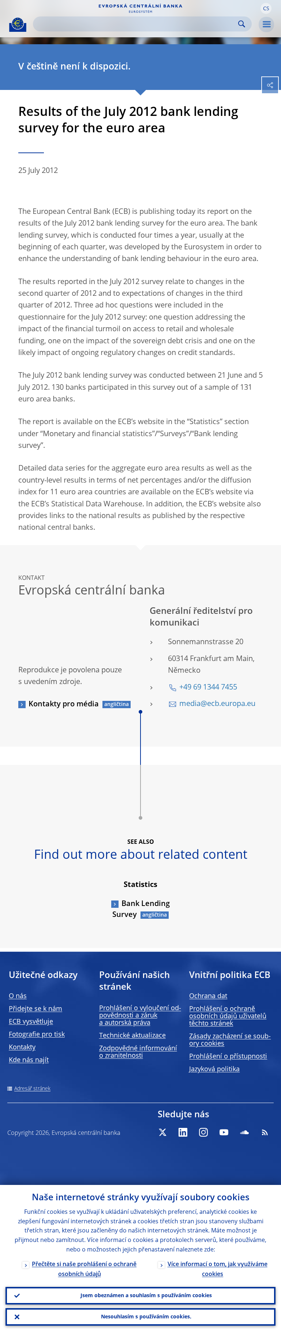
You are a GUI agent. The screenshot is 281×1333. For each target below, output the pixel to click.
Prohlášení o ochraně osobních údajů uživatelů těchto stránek (227, 1016)
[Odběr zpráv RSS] (265, 1132)
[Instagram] (203, 1132)
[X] (162, 1132)
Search (242, 24)
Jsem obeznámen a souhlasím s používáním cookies (146, 1295)
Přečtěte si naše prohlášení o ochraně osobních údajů (84, 1269)
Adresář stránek (32, 1088)
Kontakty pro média (64, 704)
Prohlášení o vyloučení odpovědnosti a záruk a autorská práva (140, 1015)
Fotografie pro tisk (37, 1034)
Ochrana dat (208, 996)
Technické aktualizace (132, 1035)
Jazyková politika (214, 1069)
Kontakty (22, 1047)
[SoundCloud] (244, 1132)
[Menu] (266, 24)
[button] (266, 8)
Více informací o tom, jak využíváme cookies (217, 1269)
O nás (18, 996)
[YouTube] (224, 1132)
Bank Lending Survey (141, 909)
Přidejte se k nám (35, 1009)
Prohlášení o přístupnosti (228, 1056)
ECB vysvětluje (31, 1022)
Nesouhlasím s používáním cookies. (146, 1316)
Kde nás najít (29, 1060)
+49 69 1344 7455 (208, 687)
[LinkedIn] (183, 1132)
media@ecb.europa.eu (217, 704)
